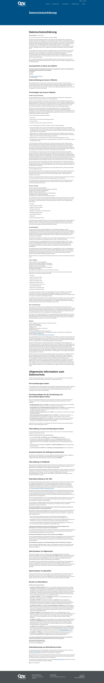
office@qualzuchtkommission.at (36, 76)
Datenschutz (81, 676)
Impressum (82, 675)
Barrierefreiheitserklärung (79, 677)
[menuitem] (81, 1)
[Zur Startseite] (22, 4)
